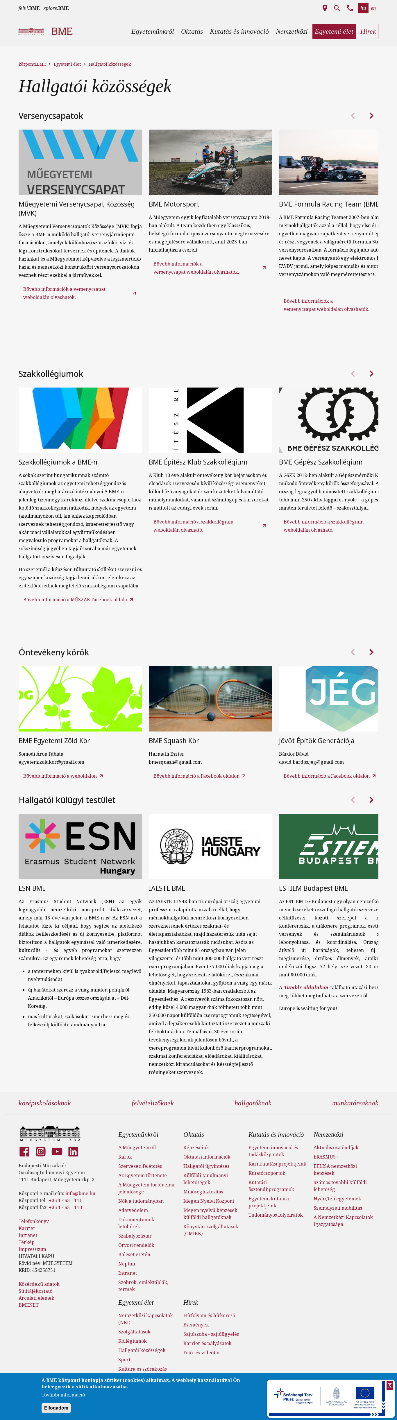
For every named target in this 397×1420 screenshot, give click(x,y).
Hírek (190, 1302)
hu (363, 8)
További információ (63, 1395)
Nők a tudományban (141, 1201)
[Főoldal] (50, 1133)
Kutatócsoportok (266, 1173)
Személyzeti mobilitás (338, 1208)
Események (196, 1325)
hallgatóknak (253, 1103)
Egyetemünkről (138, 1134)
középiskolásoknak (45, 1103)
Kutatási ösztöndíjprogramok (271, 1186)
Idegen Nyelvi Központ (208, 1201)
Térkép (27, 1242)
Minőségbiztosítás (203, 1191)
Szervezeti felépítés (140, 1166)
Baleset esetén (134, 1254)
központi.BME (32, 64)
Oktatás (193, 1134)
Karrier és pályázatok (207, 1343)
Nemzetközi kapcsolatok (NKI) (145, 1319)
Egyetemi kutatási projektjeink (268, 1202)
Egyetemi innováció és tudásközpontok (273, 1151)
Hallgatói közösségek (110, 64)
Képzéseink (196, 1147)
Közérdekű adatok (39, 1284)
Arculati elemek (36, 1298)
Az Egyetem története (142, 1175)
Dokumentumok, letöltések (136, 1223)
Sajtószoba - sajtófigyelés (211, 1334)
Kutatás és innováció (276, 1134)
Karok (125, 1157)
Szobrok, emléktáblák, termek (143, 1285)
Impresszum (32, 1249)
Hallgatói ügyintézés (206, 1166)
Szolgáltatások (134, 1331)
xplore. (56, 8)
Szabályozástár (135, 1236)
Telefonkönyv (34, 1221)
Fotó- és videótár (201, 1352)
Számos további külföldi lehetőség (340, 1186)
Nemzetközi (328, 1134)
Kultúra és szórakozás (142, 1369)
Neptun (126, 1264)
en (373, 8)
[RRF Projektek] (328, 1398)
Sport (124, 1359)
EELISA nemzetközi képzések (335, 1169)
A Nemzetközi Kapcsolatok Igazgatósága (343, 1220)
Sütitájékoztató (35, 1291)
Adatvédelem (133, 1210)
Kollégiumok (132, 1341)
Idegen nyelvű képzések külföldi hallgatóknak (210, 1213)
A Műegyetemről (137, 1147)
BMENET (29, 1305)
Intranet (28, 1235)
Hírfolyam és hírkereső (209, 1315)
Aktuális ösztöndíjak (336, 1147)
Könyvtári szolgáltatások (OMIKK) (210, 1230)
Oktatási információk (206, 1157)
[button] (152, 31)
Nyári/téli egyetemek (337, 1198)
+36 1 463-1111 (65, 1200)
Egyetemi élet (67, 64)
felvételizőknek (153, 1103)
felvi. (29, 8)
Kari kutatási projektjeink (277, 1164)
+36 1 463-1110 (65, 1207)
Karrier (27, 1228)
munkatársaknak (355, 1103)
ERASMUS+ (326, 1157)
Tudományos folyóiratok (275, 1215)
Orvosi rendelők (136, 1245)
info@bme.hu (80, 1193)
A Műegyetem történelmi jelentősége (146, 1188)
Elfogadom (56, 1407)
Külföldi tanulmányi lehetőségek (205, 1179)
